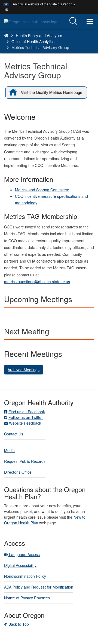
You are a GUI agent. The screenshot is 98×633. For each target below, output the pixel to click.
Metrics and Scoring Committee (42, 189)
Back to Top (18, 624)
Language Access (24, 554)
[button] (7, 9)
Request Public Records (24, 461)
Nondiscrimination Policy (25, 576)
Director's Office (18, 472)
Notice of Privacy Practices (27, 597)
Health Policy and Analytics (39, 35)
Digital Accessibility (20, 565)
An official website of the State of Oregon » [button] (44, 4)
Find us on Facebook (26, 411)
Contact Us (13, 434)
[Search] (73, 21)
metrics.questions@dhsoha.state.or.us (37, 281)
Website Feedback (25, 423)
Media (9, 450)
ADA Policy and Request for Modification (38, 587)
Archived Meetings (23, 369)
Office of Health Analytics (32, 41)
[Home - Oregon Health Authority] (6, 35)
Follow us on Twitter (25, 417)
